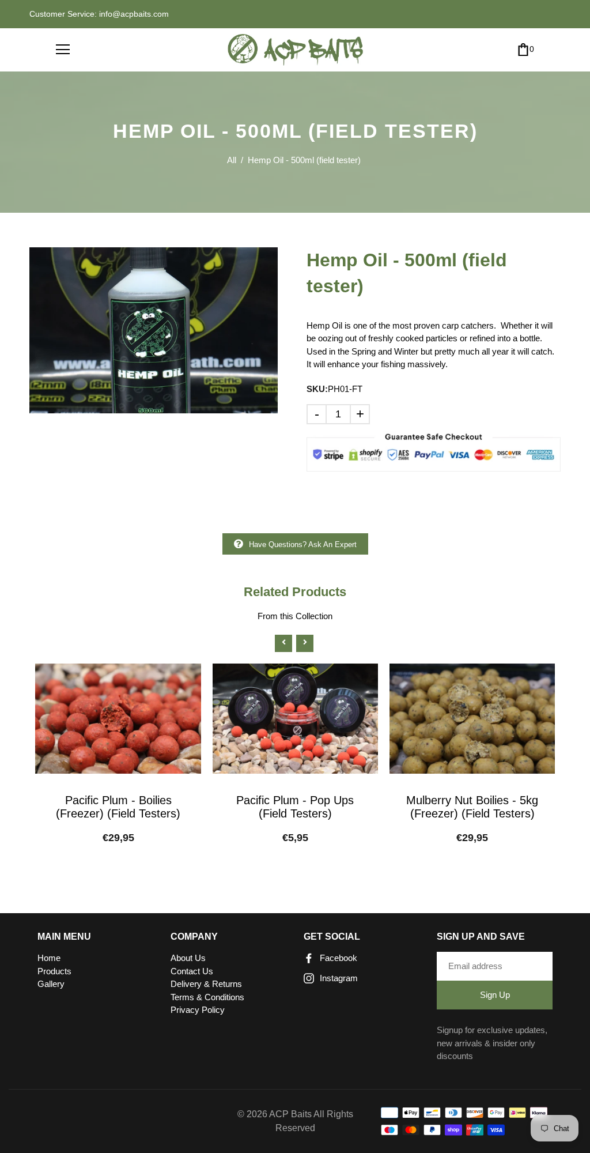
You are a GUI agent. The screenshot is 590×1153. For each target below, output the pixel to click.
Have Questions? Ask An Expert (303, 544)
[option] (153, 330)
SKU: (317, 389)
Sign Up (495, 995)
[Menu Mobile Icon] (63, 49)
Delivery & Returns (206, 984)
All (231, 160)
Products (54, 971)
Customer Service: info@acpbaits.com (99, 13)
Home (48, 958)
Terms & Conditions (207, 997)
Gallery (51, 984)
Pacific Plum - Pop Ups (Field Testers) (295, 807)
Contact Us (192, 971)
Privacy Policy (198, 1010)
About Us (188, 958)
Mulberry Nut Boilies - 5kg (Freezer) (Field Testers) (472, 807)
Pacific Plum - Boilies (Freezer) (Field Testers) (118, 807)
